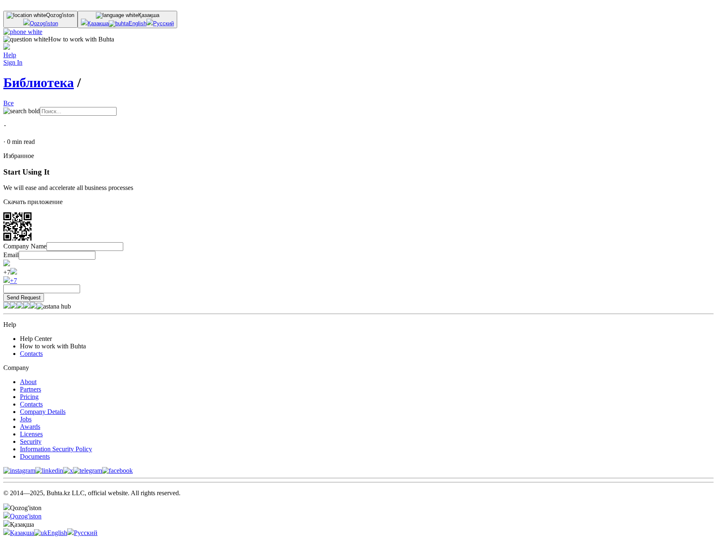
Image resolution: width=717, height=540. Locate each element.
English (137, 23)
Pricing (29, 396)
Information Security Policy (56, 448)
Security (30, 441)
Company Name (24, 246)
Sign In (12, 62)
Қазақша (98, 23)
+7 (13, 280)
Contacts (31, 353)
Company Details (43, 411)
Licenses (31, 434)
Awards (30, 426)
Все (8, 103)
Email (11, 254)
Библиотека (38, 82)
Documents (35, 456)
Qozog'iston (44, 23)
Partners (30, 389)
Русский (163, 23)
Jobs (26, 419)
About (28, 381)
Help (9, 54)
